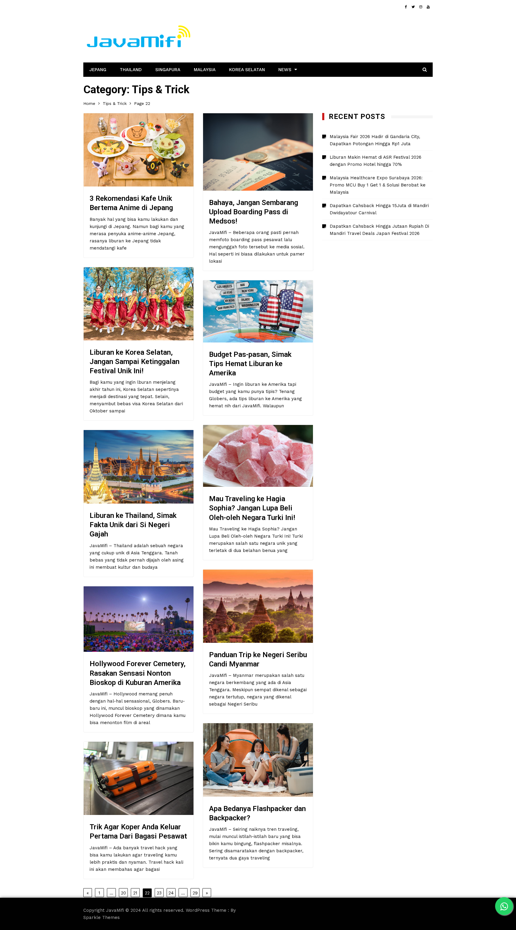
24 (171, 893)
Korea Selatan (247, 69)
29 (195, 893)
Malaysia (205, 69)
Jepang (97, 69)
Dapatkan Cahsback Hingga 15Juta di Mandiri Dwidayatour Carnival (379, 209)
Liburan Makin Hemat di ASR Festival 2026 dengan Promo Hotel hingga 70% (375, 161)
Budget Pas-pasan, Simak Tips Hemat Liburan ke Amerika (250, 363)
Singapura (167, 69)
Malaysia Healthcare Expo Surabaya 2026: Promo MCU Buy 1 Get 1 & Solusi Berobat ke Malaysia (378, 185)
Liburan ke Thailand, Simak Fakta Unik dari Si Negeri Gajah (133, 524)
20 (123, 893)
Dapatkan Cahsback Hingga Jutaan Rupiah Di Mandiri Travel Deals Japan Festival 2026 (379, 230)
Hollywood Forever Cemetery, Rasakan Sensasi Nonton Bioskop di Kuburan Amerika (137, 673)
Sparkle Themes (101, 917)
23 (159, 893)
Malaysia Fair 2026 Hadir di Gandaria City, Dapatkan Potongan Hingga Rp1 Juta (375, 140)
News (284, 69)
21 (135, 893)
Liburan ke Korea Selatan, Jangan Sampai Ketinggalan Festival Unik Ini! (134, 361)
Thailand (131, 69)
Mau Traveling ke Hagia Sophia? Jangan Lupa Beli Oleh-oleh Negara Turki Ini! (252, 508)
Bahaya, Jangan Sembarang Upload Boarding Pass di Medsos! (253, 211)
